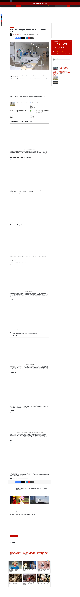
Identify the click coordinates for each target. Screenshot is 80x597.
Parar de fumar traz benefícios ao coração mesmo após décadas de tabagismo (21, 111)
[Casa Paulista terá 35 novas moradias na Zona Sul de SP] (12, 104)
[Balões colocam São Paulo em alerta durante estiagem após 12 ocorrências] (29, 548)
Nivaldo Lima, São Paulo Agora (16, 34)
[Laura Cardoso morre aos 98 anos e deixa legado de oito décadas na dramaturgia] (32, 114)
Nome (11, 526)
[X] (18, 490)
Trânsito (26, 5)
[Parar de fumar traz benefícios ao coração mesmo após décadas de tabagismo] (12, 114)
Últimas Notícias (13, 5)
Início (11, 25)
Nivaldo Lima (18, 487)
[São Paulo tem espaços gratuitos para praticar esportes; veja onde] (32, 105)
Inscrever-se (47, 9)
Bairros (22, 5)
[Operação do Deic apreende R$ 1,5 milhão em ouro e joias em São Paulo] (55, 73)
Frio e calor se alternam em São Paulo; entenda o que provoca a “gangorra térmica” (64, 61)
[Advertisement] (40, 14)
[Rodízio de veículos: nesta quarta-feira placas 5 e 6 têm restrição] (55, 68)
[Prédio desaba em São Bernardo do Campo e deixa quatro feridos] (16, 548)
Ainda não (39, 9)
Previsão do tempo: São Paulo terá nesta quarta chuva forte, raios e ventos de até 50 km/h (64, 82)
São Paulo (18, 5)
